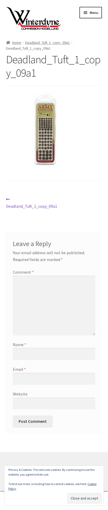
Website (20, 394)
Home (16, 42)
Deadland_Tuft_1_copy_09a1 (47, 42)
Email (19, 369)
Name (19, 344)
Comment (23, 272)
